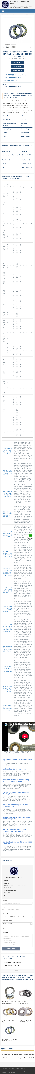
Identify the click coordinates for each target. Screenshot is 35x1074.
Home (3, 14)
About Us (4, 1068)
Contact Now (18, 62)
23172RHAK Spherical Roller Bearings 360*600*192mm (7, 648)
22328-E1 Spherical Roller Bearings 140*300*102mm (7, 534)
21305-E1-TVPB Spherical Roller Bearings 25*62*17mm (7, 689)
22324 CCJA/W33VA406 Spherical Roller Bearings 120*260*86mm (7, 628)
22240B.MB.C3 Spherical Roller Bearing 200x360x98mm (7, 669)
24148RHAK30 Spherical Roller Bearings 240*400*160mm (8, 472)
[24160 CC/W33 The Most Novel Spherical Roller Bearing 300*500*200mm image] (17, 32)
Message (5, 932)
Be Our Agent (17, 70)
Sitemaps (22, 1068)
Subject (5, 914)
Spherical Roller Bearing (17, 14)
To (4, 907)
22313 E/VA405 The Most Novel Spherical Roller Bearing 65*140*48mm (7, 572)
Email (4, 900)
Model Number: (7, 116)
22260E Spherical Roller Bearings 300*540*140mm (8, 609)
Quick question (7, 920)
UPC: (4, 136)
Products (8, 14)
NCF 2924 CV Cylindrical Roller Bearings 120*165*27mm (7, 554)
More (16, 970)
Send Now (11, 948)
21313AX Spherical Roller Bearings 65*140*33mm (7, 590)
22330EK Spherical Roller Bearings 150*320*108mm (7, 514)
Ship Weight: (6, 119)
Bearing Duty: (7, 129)
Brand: (5, 133)
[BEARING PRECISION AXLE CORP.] (5, 4)
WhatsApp (17, 66)
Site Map (17, 1068)
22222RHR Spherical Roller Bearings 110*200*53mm (8, 451)
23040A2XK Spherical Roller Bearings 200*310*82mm (7, 708)
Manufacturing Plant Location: (9, 124)
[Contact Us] (31, 537)
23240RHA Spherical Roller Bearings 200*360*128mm (7, 494)
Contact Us (11, 1068)
